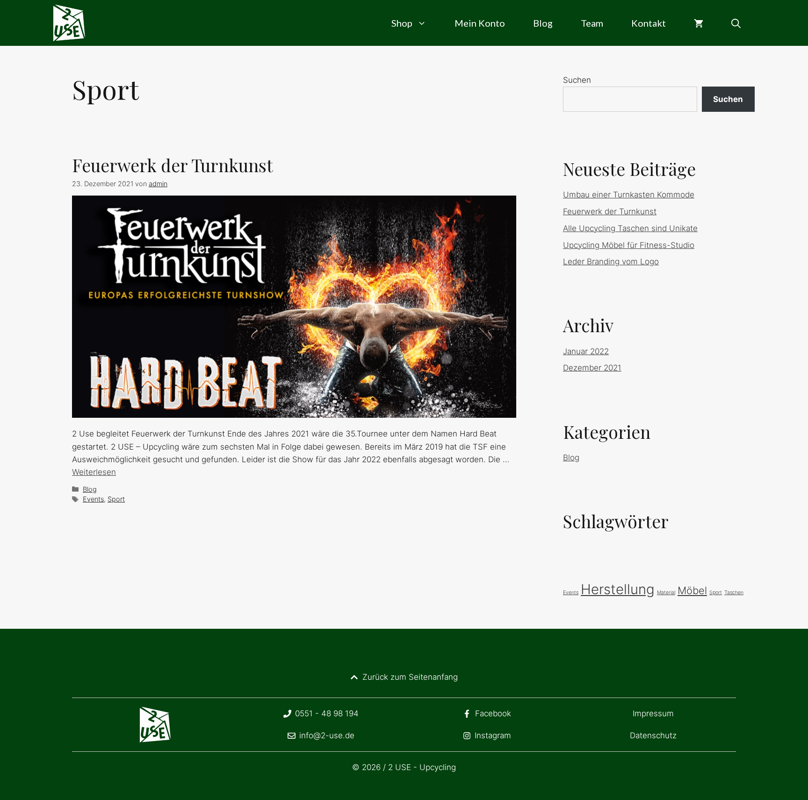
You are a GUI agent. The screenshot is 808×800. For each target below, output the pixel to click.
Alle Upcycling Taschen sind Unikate (630, 228)
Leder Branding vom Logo (611, 261)
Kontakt (648, 23)
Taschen (733, 592)
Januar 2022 (586, 351)
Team (592, 23)
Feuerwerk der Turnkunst (172, 164)
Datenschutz (653, 735)
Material (666, 592)
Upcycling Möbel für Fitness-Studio (628, 245)
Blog (543, 23)
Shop (401, 23)
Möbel (692, 590)
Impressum (653, 713)
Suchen (577, 80)
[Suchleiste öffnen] (736, 23)
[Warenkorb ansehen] (698, 23)
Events (93, 499)
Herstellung (618, 589)
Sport (116, 499)
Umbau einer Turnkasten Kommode (628, 194)
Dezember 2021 (592, 367)
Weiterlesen (94, 472)
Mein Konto (479, 23)
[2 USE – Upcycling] (69, 23)
